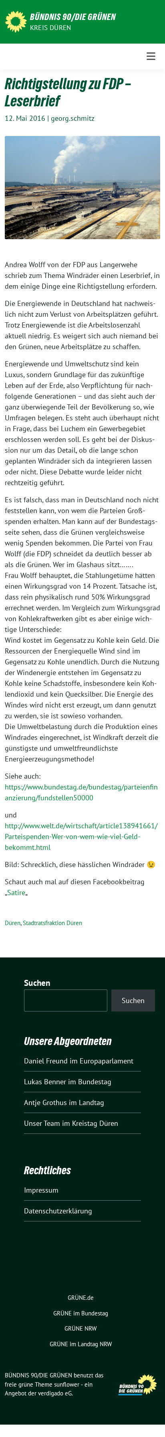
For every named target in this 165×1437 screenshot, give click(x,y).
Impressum (41, 1190)
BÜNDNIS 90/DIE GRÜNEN (73, 17)
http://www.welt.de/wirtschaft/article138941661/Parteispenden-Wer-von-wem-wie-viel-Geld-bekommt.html (81, 836)
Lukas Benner (45, 1081)
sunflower (66, 1384)
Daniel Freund (46, 1060)
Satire (16, 892)
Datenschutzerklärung (58, 1210)
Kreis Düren (50, 27)
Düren (12, 923)
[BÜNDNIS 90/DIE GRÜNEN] (16, 21)
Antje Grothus (45, 1102)
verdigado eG (55, 1393)
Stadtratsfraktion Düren (52, 923)
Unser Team (42, 1123)
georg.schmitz (73, 118)
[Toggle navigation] (151, 56)
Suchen (37, 982)
